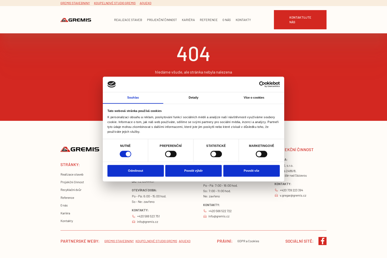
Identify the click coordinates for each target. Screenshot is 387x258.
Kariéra (65, 213)
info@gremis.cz (147, 221)
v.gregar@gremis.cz (293, 195)
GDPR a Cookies (248, 241)
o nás (227, 20)
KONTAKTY (243, 20)
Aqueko (145, 3)
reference (209, 20)
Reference (67, 197)
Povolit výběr (193, 171)
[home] (75, 19)
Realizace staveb (71, 174)
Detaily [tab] (194, 97)
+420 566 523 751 (148, 216)
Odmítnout (135, 171)
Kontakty (66, 221)
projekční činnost (162, 20)
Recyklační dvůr (70, 190)
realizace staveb (128, 20)
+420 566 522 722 (220, 211)
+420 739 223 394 (291, 190)
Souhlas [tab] (133, 97)
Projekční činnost (72, 182)
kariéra (188, 20)
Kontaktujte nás (300, 19)
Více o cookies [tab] (254, 97)
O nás (64, 205)
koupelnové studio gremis (115, 3)
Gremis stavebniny (75, 3)
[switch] (171, 154)
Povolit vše (251, 171)
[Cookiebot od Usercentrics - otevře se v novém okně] (262, 84)
